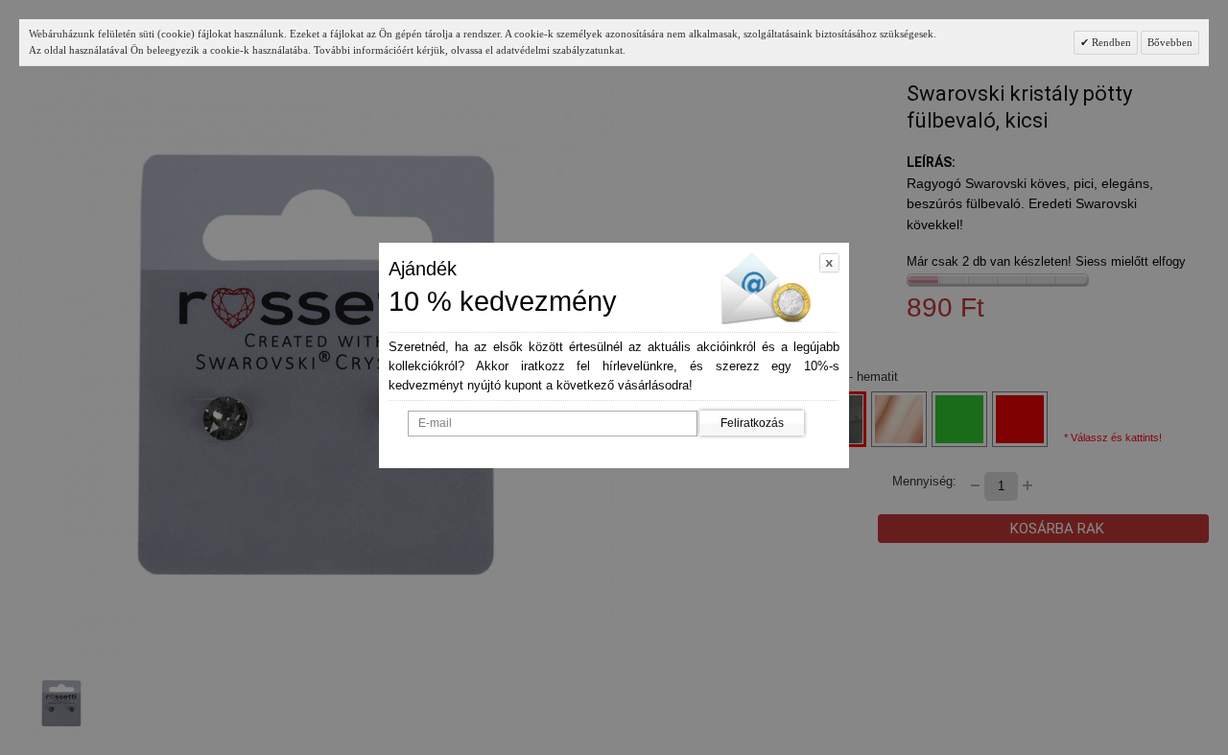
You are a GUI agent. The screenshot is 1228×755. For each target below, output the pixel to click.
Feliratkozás (752, 423)
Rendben (1110, 42)
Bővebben (1170, 42)
